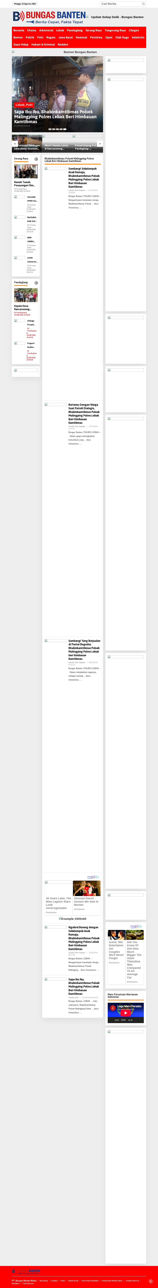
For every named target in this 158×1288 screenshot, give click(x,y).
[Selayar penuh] (140, 1020)
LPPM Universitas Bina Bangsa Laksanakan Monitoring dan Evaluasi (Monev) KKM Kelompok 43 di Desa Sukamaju (32, 260)
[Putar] (111, 1020)
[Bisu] (135, 1020)
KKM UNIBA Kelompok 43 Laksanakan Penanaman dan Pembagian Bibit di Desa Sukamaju (32, 239)
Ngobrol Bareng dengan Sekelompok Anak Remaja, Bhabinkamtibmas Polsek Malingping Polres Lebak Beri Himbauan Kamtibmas (84, 938)
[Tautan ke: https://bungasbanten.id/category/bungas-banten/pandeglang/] (36, 283)
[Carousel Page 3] (57, 129)
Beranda (44, 1281)
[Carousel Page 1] (50, 129)
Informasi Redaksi (90, 1281)
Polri (29, 104)
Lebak (20, 104)
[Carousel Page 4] (61, 129)
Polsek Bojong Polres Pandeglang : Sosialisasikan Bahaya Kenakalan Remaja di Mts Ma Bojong (87, 147)
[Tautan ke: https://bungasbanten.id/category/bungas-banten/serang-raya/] (36, 159)
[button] (143, 3)
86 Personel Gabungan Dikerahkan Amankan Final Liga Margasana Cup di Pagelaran (27, 147)
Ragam (82, 190)
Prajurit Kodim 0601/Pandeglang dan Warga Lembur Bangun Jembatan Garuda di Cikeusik (32, 345)
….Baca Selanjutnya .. (88, 970)
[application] (126, 1013)
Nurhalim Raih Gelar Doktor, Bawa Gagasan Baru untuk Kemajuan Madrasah (32, 219)
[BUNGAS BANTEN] (49, 17)
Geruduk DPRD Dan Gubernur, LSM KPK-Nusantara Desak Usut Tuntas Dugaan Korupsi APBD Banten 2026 (32, 199)
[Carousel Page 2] (53, 129)
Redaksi (15, 1283)
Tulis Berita (28, 1283)
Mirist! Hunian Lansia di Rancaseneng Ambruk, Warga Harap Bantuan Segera (57, 147)
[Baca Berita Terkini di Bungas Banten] (116, 17)
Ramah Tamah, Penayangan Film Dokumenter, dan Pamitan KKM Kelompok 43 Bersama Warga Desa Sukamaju (23, 184)
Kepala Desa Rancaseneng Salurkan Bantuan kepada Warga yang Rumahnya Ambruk (25, 308)
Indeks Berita (132, 1281)
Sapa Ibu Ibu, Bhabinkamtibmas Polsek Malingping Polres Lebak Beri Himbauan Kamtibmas (55, 116)
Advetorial (73, 1281)
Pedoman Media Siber (112, 1281)
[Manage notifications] (150, 1281)
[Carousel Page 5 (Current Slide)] (64, 129)
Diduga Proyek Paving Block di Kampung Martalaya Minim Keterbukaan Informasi (32, 323)
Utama (54, 1281)
